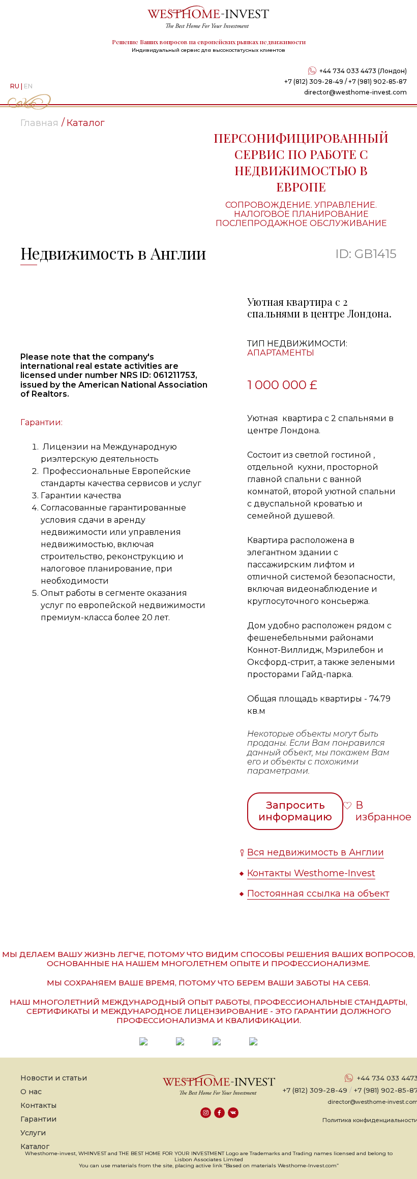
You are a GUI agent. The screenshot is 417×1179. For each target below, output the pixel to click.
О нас (31, 1091)
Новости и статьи (53, 1077)
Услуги (33, 1132)
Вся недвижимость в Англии (315, 852)
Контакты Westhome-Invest (311, 873)
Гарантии (38, 1119)
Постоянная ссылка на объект (318, 893)
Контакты (38, 1105)
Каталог (34, 1146)
